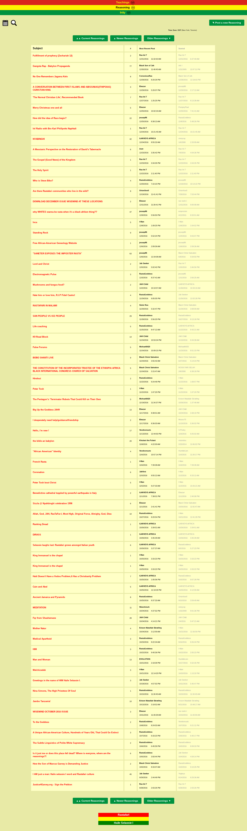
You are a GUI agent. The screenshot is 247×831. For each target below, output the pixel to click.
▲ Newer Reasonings (126, 38)
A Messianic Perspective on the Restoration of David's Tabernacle (67, 149)
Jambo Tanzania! (41, 701)
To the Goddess (41, 722)
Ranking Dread (40, 524)
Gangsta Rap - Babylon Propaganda (51, 66)
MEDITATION (39, 607)
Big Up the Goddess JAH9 (46, 409)
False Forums (40, 347)
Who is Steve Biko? (43, 180)
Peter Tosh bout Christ (44, 482)
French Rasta (39, 462)
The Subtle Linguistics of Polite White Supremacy (59, 743)
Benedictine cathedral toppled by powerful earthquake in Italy (65, 493)
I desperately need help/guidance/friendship (55, 420)
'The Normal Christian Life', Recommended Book (58, 97)
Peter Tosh (38, 389)
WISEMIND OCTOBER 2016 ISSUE (50, 711)
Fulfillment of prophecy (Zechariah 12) (52, 55)
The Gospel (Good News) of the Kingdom (54, 160)
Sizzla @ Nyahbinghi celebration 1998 (52, 503)
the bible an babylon (43, 441)
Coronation (38, 472)
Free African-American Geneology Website (55, 243)
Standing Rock (40, 232)
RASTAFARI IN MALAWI (45, 305)
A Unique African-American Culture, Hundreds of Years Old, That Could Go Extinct (75, 732)
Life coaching (40, 326)
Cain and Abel (40, 586)
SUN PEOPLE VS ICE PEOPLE (49, 316)
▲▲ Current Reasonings (90, 38)
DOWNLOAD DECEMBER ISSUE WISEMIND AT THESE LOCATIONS (68, 201)
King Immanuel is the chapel (48, 555)
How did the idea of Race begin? (50, 118)
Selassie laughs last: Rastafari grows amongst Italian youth (63, 545)
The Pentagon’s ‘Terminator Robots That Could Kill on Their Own (67, 399)
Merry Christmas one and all (47, 107)
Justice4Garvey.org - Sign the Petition (52, 784)
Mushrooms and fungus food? (48, 284)
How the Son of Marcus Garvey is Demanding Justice (60, 763)
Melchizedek (39, 670)
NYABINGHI (39, 139)
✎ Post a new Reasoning (227, 22)
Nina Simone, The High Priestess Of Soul (54, 691)
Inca (35, 222)
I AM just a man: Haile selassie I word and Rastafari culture (63, 774)
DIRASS (37, 534)
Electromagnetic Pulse (44, 274)
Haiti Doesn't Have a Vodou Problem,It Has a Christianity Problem (67, 576)
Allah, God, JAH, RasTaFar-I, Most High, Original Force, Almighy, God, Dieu (72, 514)
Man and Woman (41, 659)
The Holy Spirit (40, 170)
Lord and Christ (41, 264)
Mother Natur (39, 628)
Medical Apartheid (42, 639)
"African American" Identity (47, 451)
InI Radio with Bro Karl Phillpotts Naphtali (54, 128)
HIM (35, 649)
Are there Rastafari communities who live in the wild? (61, 191)
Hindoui (37, 378)
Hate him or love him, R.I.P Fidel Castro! (54, 295)
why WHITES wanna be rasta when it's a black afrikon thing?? (65, 212)
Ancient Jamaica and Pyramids (49, 597)
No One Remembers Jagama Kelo (50, 76)
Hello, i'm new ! (41, 430)
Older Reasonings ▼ (159, 38)
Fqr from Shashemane (44, 618)
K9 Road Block (40, 337)
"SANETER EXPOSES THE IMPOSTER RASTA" (57, 253)
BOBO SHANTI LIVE (43, 357)
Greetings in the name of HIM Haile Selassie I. (56, 680)
